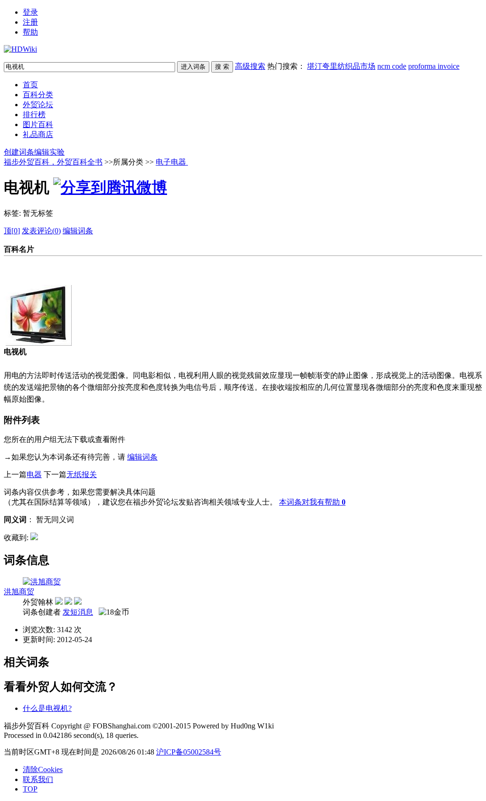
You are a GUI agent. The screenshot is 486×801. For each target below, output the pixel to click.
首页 (30, 85)
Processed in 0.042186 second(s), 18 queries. (71, 735)
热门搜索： (363, 66)
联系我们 (38, 779)
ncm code (391, 66)
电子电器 (172, 162)
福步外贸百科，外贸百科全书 (53, 162)
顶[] (12, 231)
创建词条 (19, 152)
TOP (30, 789)
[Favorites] (34, 538)
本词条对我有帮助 (309, 502)
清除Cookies (43, 769)
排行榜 (34, 114)
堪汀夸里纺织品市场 (341, 66)
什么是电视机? (47, 708)
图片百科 (38, 124)
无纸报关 (81, 474)
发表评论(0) (41, 231)
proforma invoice (433, 66)
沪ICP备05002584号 (188, 752)
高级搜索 (250, 66)
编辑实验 (49, 152)
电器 (34, 474)
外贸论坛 (38, 105)
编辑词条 (78, 231)
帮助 (30, 32)
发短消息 (78, 612)
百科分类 (38, 95)
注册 (30, 22)
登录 (30, 12)
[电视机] (38, 343)
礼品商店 (38, 134)
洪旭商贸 (19, 592)
